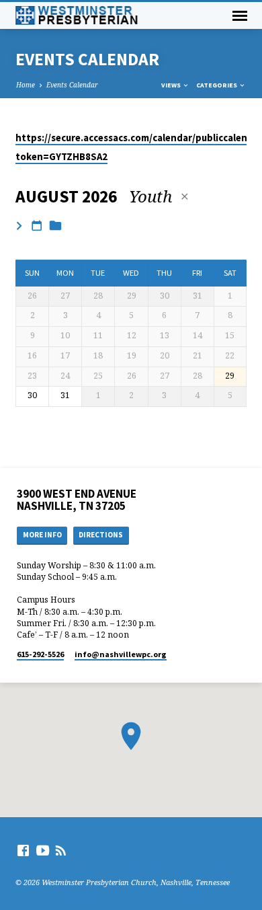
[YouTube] (42, 850)
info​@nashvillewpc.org (121, 654)
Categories (217, 85)
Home (25, 84)
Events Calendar (72, 84)
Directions (101, 534)
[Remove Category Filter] (184, 196)
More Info (42, 534)
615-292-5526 (40, 654)
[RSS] (61, 850)
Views (171, 85)
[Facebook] (23, 850)
